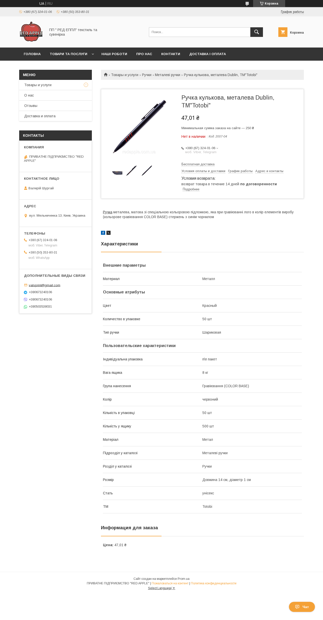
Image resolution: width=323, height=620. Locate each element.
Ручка (107, 212)
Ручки (146, 75)
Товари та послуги (68, 54)
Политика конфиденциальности (213, 583)
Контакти (170, 54)
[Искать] (256, 32)
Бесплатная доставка (197, 164)
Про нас (144, 54)
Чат (306, 607)
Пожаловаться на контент (170, 583)
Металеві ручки (167, 75)
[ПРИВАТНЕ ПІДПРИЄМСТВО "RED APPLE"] (31, 41)
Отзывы (30, 106)
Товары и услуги (124, 75)
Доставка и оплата (40, 116)
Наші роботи (114, 54)
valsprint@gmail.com (44, 285)
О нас (29, 95)
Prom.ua (184, 579)
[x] (108, 234)
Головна (32, 54)
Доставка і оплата (207, 54)
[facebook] (103, 234)
